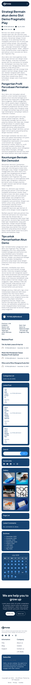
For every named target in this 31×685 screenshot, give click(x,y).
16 (12, 568)
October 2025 (10, 540)
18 (19, 568)
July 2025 (9, 545)
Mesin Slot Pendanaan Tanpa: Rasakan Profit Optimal (12, 354)
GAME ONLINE (8, 29)
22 (8, 571)
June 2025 (9, 547)
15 (8, 568)
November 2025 (11, 538)
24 (15, 571)
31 (15, 577)
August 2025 (10, 543)
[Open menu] (27, 4)
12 (22, 564)
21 (5, 572)
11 (18, 564)
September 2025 (11, 542)
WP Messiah (15, 680)
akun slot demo (15, 264)
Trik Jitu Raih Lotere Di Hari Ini (12, 344)
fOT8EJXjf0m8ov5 (9, 26)
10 (15, 564)
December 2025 (11, 536)
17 (15, 568)
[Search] (24, 453)
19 (22, 568)
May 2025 (9, 549)
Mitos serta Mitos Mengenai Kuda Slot (15, 363)
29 (8, 576)
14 (5, 568)
